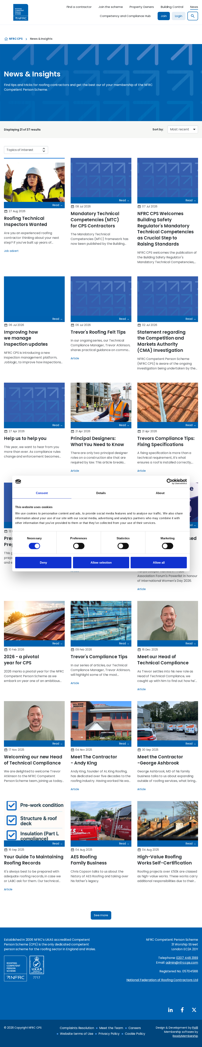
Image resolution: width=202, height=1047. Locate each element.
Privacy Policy (109, 1033)
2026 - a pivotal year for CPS (21, 660)
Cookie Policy (135, 1033)
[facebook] (182, 1010)
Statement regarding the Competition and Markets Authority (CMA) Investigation (161, 341)
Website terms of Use (76, 1033)
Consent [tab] (42, 493)
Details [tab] (101, 493)
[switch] (78, 546)
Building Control (172, 7)
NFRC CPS (16, 39)
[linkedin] (170, 1010)
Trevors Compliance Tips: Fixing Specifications (166, 441)
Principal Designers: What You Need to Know (97, 441)
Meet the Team (111, 1028)
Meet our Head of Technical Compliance (163, 660)
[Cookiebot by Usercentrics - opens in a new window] (169, 482)
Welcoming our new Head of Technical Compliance (33, 760)
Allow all (159, 562)
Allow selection (101, 562)
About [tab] (160, 493)
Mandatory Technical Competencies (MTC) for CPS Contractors (95, 220)
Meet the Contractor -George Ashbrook (160, 760)
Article (75, 358)
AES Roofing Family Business (89, 860)
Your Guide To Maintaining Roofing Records (34, 860)
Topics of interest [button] (20, 150)
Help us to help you (25, 438)
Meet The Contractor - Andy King (94, 760)
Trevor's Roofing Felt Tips (98, 332)
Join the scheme (110, 7)
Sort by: (158, 129)
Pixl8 (195, 1028)
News (194, 7)
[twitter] (194, 1010)
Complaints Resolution (77, 1028)
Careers (134, 1028)
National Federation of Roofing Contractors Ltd (162, 980)
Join (164, 16)
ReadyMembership (185, 1036)
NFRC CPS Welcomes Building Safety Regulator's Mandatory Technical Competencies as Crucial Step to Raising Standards (165, 229)
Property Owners (142, 7)
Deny (43, 562)
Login (178, 16)
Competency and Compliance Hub (125, 16)
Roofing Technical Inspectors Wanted (25, 221)
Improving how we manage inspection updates (26, 338)
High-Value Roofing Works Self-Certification (164, 860)
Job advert (11, 251)
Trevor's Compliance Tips (99, 657)
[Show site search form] (192, 16)
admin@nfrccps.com (182, 962)
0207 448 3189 (187, 958)
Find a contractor (79, 7)
